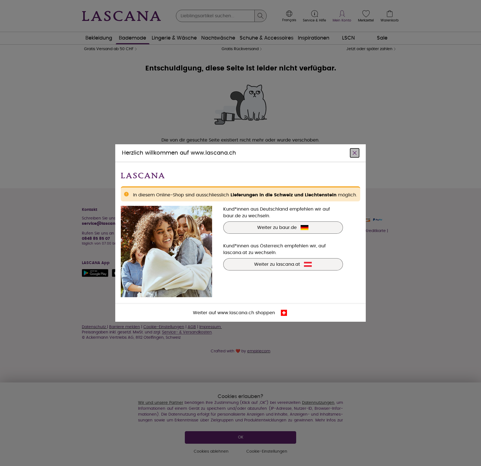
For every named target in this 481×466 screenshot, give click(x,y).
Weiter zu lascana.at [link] (277, 264)
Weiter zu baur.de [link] (277, 227)
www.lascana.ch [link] (235, 313)
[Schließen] (354, 152)
